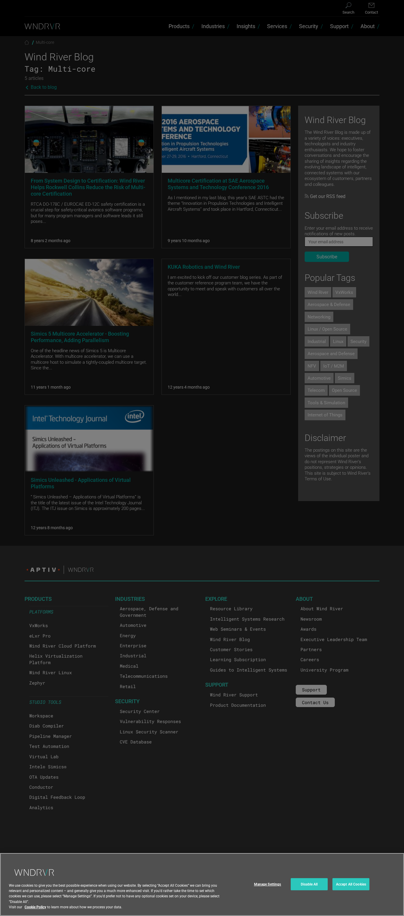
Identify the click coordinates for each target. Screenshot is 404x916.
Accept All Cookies (351, 884)
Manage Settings (267, 884)
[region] (202, 884)
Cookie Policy (35, 906)
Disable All (309, 884)
